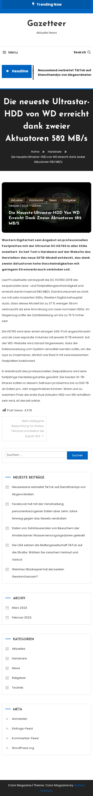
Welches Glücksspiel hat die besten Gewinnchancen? (38, 573)
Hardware (36, 200)
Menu (13, 52)
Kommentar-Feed (25, 738)
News (53, 200)
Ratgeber (69, 200)
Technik (17, 687)
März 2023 (19, 608)
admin (36, 206)
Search (80, 52)
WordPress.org (23, 748)
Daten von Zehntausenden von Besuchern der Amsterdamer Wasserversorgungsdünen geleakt (48, 532)
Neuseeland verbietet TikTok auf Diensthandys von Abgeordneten (49, 490)
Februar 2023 (21, 617)
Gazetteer (46, 24)
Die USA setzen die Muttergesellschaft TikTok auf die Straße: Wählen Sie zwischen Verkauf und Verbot (47, 552)
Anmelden (19, 719)
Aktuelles (17, 200)
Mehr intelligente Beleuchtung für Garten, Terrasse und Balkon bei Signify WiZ (27, 428)
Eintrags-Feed (22, 728)
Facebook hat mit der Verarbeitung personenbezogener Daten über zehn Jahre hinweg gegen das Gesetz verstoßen (44, 511)
